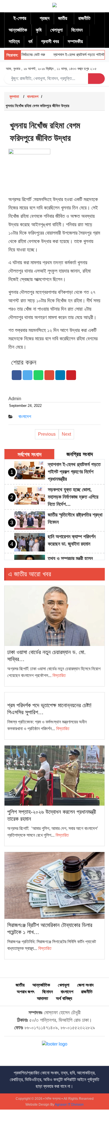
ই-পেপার (19, 18)
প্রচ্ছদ (44, 18)
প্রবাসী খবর (50, 41)
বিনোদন (77, 30)
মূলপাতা (14, 96)
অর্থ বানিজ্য (64, 998)
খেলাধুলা (56, 30)
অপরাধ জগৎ (25, 991)
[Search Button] (96, 78)
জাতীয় (62, 18)
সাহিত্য (14, 41)
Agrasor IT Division (69, 1105)
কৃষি (39, 30)
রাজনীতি (84, 18)
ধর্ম (30, 41)
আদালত (42, 998)
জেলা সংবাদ (85, 985)
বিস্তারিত (59, 675)
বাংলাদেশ (32, 96)
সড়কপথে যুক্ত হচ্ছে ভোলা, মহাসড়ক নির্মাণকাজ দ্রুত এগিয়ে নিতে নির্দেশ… (73, 497)
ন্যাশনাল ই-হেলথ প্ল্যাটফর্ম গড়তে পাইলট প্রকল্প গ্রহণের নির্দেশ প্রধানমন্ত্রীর (74, 472)
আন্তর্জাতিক (18, 30)
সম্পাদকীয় (75, 41)
